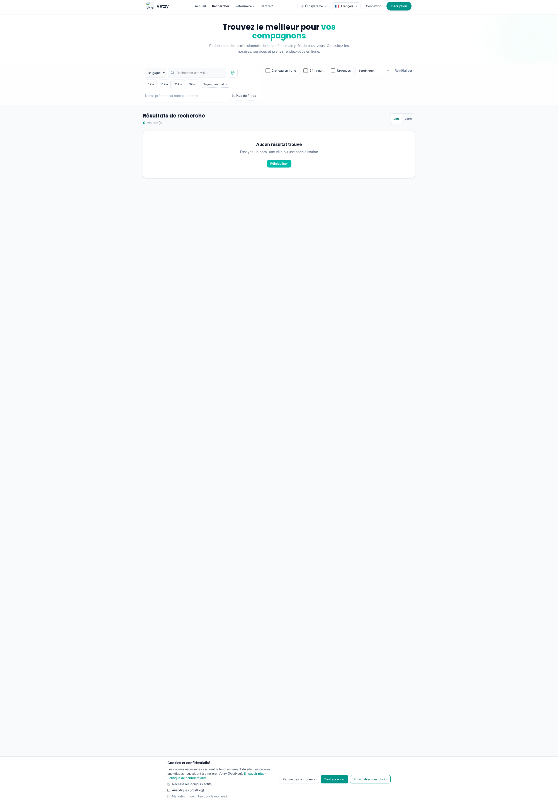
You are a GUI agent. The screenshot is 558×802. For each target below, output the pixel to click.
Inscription (399, 6)
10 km (164, 84)
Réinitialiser (403, 70)
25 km (178, 84)
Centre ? (266, 6)
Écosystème (314, 6)
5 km (151, 84)
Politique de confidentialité (187, 778)
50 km (192, 84)
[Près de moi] (233, 73)
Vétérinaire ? (244, 6)
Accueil (200, 6)
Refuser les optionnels (299, 779)
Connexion (373, 6)
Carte (408, 118)
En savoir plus (254, 773)
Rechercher (220, 6)
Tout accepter (334, 779)
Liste (396, 118)
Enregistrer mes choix (370, 779)
